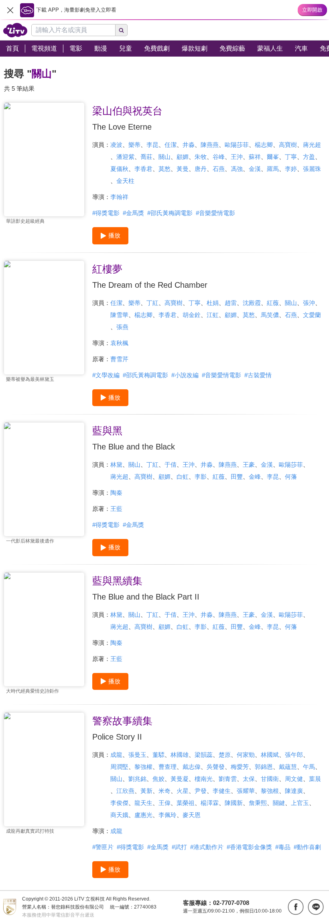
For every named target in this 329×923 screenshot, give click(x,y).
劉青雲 (228, 778)
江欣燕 (125, 790)
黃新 (146, 790)
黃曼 (183, 168)
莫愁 (164, 168)
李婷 (291, 168)
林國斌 (270, 754)
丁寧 (291, 156)
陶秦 (116, 492)
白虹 (183, 476)
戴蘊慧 (288, 766)
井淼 (189, 144)
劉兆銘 (137, 778)
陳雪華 (119, 314)
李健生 (222, 790)
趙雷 (231, 302)
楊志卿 (264, 144)
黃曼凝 (180, 778)
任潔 (170, 144)
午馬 (309, 766)
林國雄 (180, 754)
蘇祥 (255, 156)
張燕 (122, 326)
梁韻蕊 (204, 754)
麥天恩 (192, 814)
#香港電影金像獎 (249, 847)
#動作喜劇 (307, 847)
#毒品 (282, 847)
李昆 (152, 144)
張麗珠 (312, 168)
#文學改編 (106, 375)
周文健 (294, 778)
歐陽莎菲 (237, 144)
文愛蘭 (312, 314)
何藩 (291, 476)
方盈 (309, 156)
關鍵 (279, 802)
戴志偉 (192, 766)
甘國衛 (270, 778)
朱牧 (201, 156)
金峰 (255, 476)
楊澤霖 (210, 802)
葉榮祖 (186, 802)
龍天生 (143, 802)
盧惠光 (143, 814)
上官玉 (300, 802)
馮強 (237, 168)
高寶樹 (288, 144)
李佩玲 (167, 814)
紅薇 (273, 302)
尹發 (201, 790)
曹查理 (167, 766)
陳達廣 (294, 790)
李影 (201, 476)
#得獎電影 (106, 212)
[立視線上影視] (15, 30)
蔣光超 (312, 144)
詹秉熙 (258, 802)
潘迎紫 (125, 156)
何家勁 (246, 754)
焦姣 (158, 778)
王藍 (116, 508)
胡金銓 (192, 314)
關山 (164, 156)
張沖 (309, 302)
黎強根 (270, 790)
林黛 (116, 464)
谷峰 (219, 156)
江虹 (213, 314)
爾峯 (273, 156)
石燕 (219, 168)
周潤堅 (119, 766)
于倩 (170, 464)
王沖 (237, 156)
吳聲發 (216, 766)
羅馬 (273, 168)
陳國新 (234, 802)
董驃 (158, 754)
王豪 (249, 464)
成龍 (116, 754)
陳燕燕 (210, 144)
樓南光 (204, 778)
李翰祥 (119, 196)
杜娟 (213, 302)
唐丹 (201, 168)
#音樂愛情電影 (215, 212)
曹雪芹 (119, 359)
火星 (183, 790)
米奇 (164, 790)
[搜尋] (122, 30)
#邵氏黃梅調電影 (170, 212)
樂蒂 (134, 144)
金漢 (255, 168)
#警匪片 (103, 847)
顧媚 (183, 156)
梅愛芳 (240, 766)
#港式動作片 (206, 847)
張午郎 (294, 754)
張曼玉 (137, 754)
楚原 (225, 754)
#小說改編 (185, 375)
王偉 (164, 802)
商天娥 (119, 814)
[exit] (10, 10)
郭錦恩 (264, 766)
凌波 (116, 144)
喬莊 (146, 156)
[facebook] (296, 907)
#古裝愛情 (258, 375)
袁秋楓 (119, 343)
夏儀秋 (119, 168)
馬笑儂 (270, 314)
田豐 (237, 476)
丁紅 (152, 302)
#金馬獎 (133, 212)
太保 (249, 778)
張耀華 (246, 790)
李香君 (143, 168)
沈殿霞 (252, 302)
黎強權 (143, 766)
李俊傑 (119, 802)
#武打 (179, 847)
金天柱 (125, 180)
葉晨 (315, 778)
